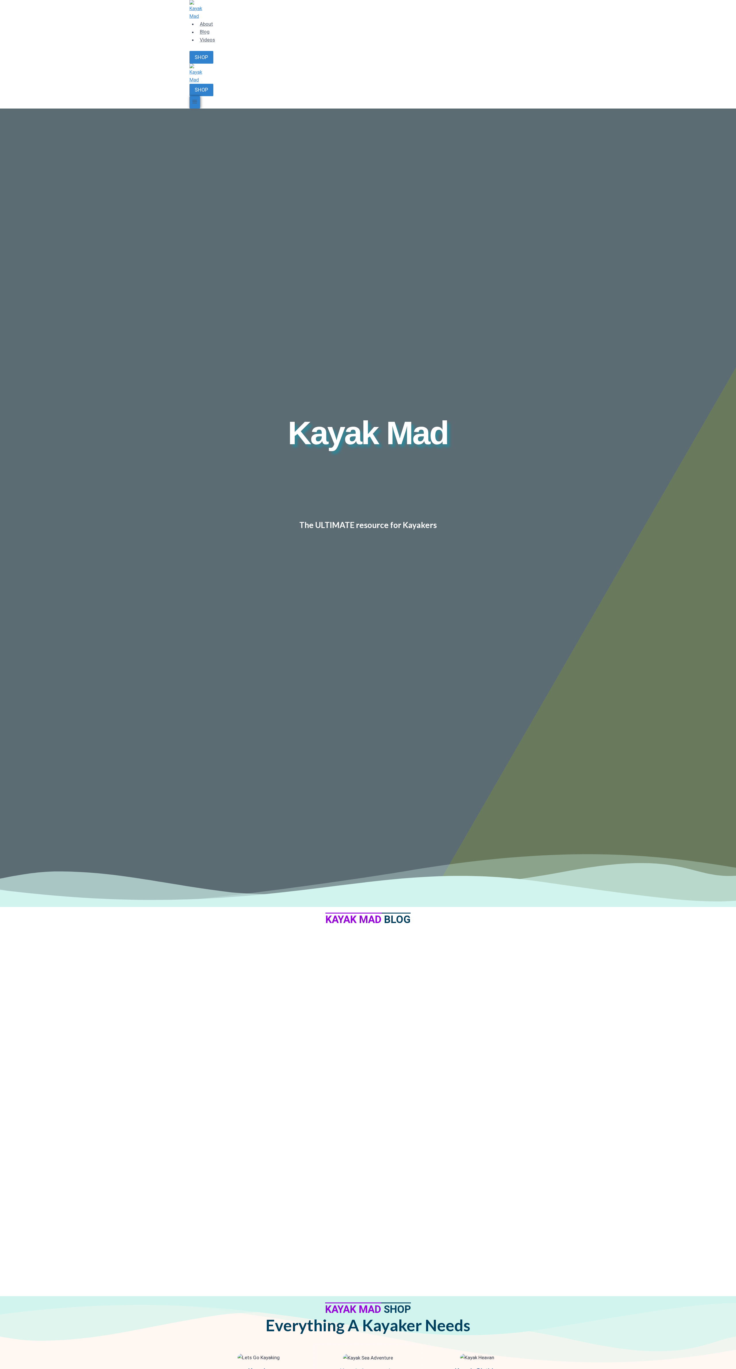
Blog (205, 32)
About (206, 24)
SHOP (201, 57)
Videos (207, 40)
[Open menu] (194, 102)
